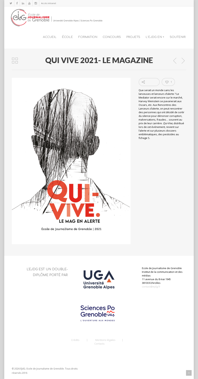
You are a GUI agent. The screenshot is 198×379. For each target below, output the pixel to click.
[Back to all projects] (15, 61)
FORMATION (87, 37)
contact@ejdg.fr (151, 286)
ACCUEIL (49, 37)
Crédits (75, 340)
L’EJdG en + (155, 37)
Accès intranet (48, 3)
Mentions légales (105, 340)
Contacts (99, 343)
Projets (133, 37)
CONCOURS (112, 37)
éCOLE (67, 37)
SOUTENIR (178, 37)
